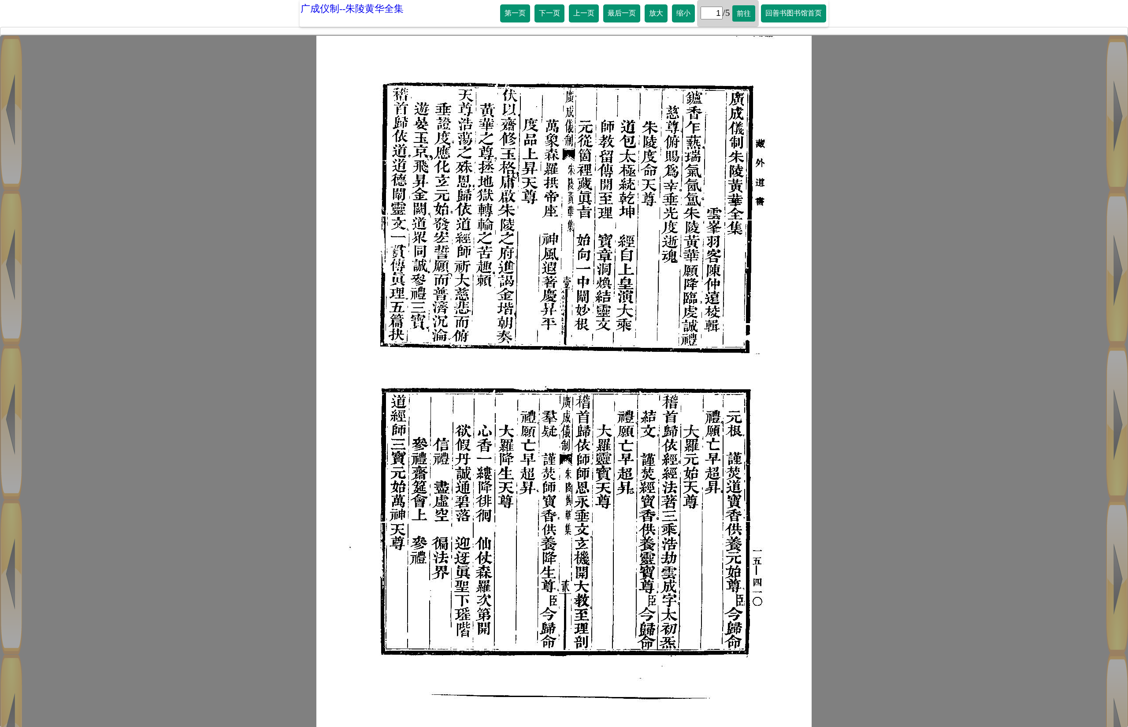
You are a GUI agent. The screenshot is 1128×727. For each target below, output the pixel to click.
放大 (656, 13)
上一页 (583, 13)
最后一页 (622, 13)
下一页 (549, 13)
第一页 (515, 13)
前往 (744, 13)
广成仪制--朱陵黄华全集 (352, 8)
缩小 (683, 13)
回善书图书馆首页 (793, 13)
